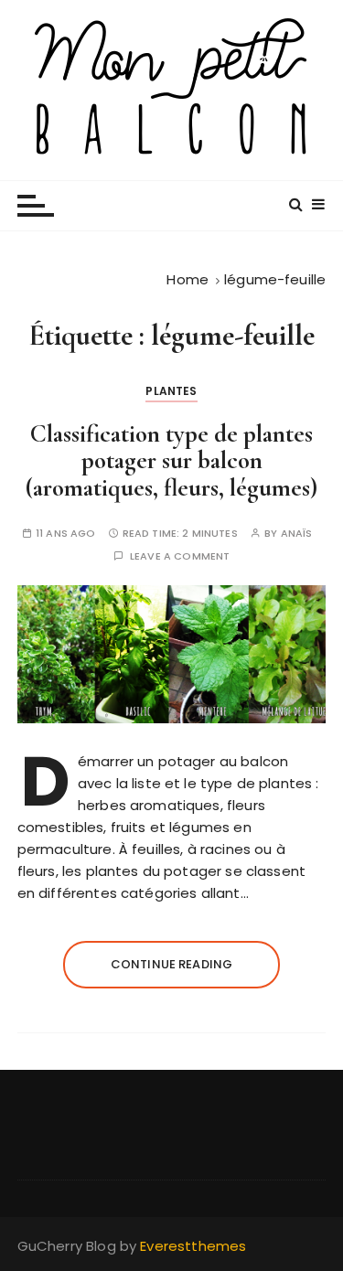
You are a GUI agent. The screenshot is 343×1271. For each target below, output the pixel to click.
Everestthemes (193, 1245)
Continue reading (171, 964)
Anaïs (297, 534)
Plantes (171, 391)
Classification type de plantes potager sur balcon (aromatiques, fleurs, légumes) (171, 461)
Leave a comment (180, 556)
